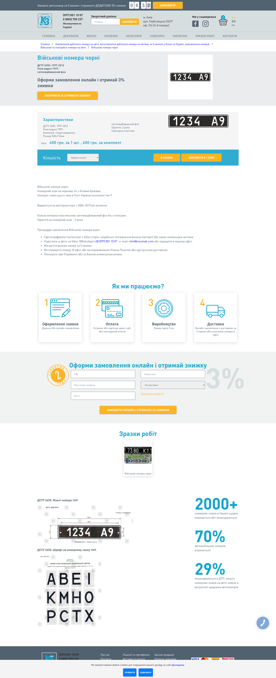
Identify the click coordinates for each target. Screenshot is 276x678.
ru (233, 25)
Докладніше (178, 665)
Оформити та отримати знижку (68, 95)
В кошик (167, 157)
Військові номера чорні (104, 47)
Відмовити (145, 672)
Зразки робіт (205, 36)
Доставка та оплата (134, 658)
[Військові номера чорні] (138, 455)
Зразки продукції (164, 654)
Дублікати (70, 36)
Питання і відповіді (165, 658)
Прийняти (130, 672)
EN (234, 21)
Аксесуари (134, 36)
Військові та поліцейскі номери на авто (63, 47)
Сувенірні (157, 36)
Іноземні (111, 36)
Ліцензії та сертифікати (136, 654)
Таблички (179, 36)
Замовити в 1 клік (201, 157)
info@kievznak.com (141, 241)
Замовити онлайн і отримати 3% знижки (138, 410)
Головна (48, 36)
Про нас (105, 654)
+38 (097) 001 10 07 (105, 241)
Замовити (168, 5)
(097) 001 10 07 (73, 15)
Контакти (230, 36)
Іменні (91, 36)
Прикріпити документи (152, 393)
